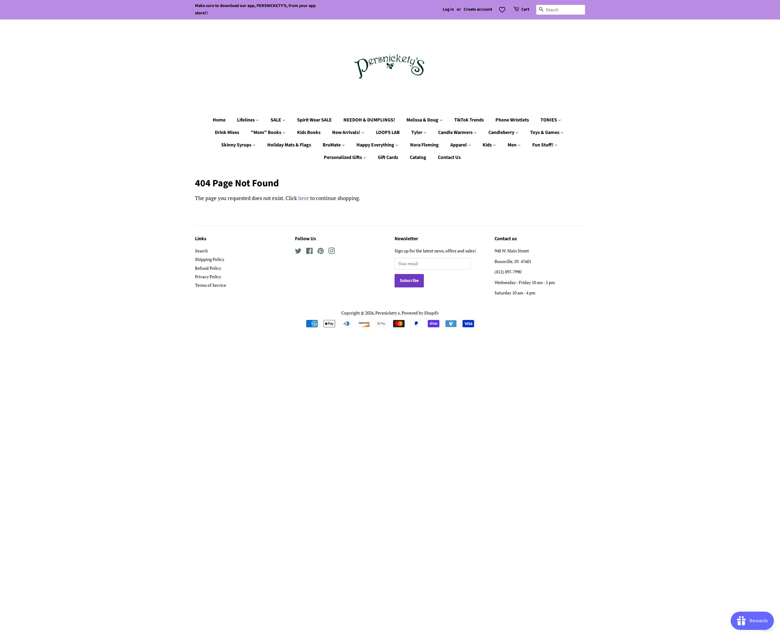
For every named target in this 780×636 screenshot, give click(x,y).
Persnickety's (387, 313)
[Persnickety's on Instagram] (331, 252)
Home (219, 120)
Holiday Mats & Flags (289, 145)
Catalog (418, 157)
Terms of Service (210, 285)
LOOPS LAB (388, 132)
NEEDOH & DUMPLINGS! (369, 120)
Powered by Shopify (420, 313)
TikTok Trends (469, 120)
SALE (276, 120)
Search (201, 251)
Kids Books (309, 132)
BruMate (332, 145)
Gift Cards (388, 157)
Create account (478, 9)
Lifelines (246, 120)
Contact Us (449, 157)
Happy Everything (375, 145)
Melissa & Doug (422, 120)
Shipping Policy (209, 259)
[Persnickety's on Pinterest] (320, 252)
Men (512, 145)
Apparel (459, 145)
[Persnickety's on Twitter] (298, 252)
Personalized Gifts (343, 157)
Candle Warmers (455, 132)
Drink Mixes (227, 132)
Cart (525, 9)
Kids (488, 145)
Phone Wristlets (512, 120)
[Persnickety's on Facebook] (309, 252)
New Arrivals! (346, 132)
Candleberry (501, 132)
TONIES (549, 120)
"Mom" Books (266, 132)
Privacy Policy (208, 276)
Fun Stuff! (543, 145)
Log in (448, 9)
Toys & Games (545, 132)
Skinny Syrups (236, 145)
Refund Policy (208, 268)
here (303, 198)
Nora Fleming (424, 145)
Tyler (417, 132)
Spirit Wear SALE (314, 120)
